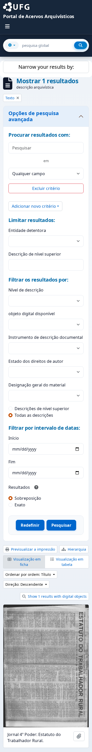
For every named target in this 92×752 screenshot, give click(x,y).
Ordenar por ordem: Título (28, 574)
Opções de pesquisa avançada (33, 116)
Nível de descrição (25, 290)
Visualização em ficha (26, 562)
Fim (11, 462)
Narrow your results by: (46, 66)
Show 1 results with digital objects (57, 596)
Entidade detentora (27, 230)
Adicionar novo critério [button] (34, 206)
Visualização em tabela (69, 562)
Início (13, 438)
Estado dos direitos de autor (35, 361)
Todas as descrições (34, 415)
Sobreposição (28, 498)
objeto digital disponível (31, 313)
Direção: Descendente (24, 584)
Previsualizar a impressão (32, 549)
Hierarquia (76, 549)
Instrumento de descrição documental (45, 337)
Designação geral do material (36, 385)
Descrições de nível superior (42, 408)
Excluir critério (46, 188)
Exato (20, 505)
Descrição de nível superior (34, 254)
